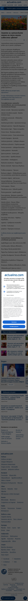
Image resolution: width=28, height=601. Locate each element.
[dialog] (14, 300)
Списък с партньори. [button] (18, 306)
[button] (14, 295)
